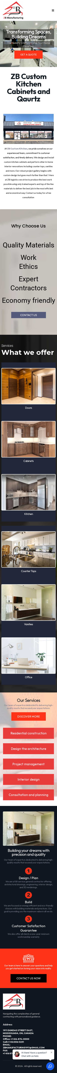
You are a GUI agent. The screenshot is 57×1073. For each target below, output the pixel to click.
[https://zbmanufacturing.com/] (28, 1001)
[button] (53, 10)
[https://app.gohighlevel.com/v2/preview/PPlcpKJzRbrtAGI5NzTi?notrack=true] (13, 10)
